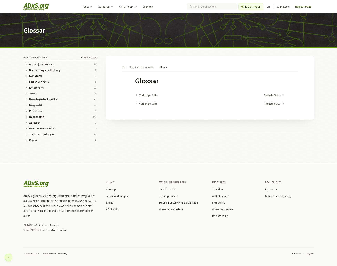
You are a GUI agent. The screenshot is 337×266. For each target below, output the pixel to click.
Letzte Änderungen (117, 196)
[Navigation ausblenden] (8, 257)
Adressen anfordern (171, 209)
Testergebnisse (168, 196)
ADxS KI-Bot (113, 209)
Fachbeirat (218, 202)
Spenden (147, 6)
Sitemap (111, 189)
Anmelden (283, 6)
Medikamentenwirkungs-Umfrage (178, 202)
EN (268, 6)
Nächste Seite (272, 95)
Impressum (271, 189)
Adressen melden (222, 209)
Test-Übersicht (167, 189)
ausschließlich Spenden (55, 229)
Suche (109, 202)
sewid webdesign (59, 253)
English (310, 253)
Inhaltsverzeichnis (35, 57)
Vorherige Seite (148, 95)
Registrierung (303, 6)
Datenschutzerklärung (278, 196)
